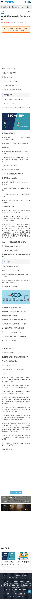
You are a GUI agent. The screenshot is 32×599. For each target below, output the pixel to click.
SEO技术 (11, 575)
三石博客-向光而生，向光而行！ (22, 582)
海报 (16, 492)
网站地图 (11, 577)
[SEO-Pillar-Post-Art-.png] (16, 297)
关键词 (5, 575)
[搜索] (26, 2)
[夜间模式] (29, 2)
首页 (10, 7)
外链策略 (18, 575)
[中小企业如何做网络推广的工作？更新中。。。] (16, 121)
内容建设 (20, 7)
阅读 (12, 492)
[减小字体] (26, 11)
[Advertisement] (16, 50)
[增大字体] (30, 11)
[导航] (2, 2)
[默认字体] (28, 11)
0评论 (25, 23)
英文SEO (14, 7)
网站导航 (18, 577)
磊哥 (5, 23)
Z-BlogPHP (12, 594)
